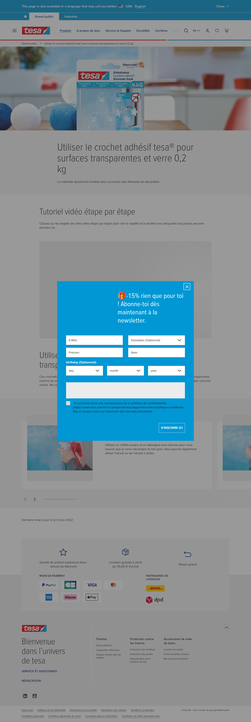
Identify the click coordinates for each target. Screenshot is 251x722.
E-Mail (73, 342)
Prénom (74, 355)
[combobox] (154, 344)
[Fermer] (187, 289)
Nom (134, 355)
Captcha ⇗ (110, 395)
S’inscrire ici (172, 425)
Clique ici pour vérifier (96, 391)
